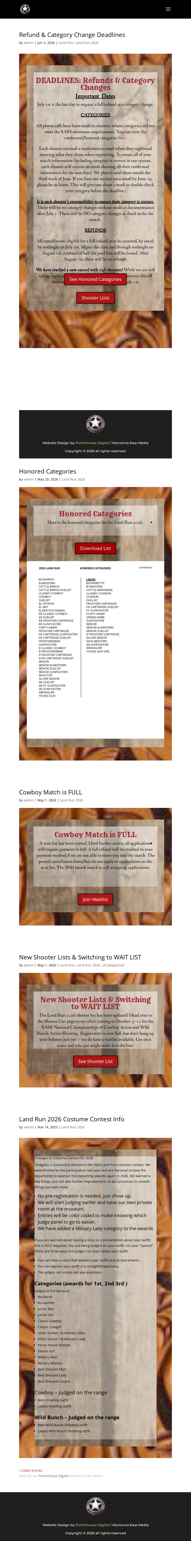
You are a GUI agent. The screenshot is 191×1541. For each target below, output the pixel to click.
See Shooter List (95, 1061)
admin (29, 42)
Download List (95, 548)
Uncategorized (113, 965)
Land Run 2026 (87, 42)
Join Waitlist (95, 899)
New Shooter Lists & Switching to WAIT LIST (80, 957)
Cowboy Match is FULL (50, 792)
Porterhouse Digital (92, 443)
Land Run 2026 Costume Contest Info (71, 1119)
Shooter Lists (95, 298)
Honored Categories (47, 471)
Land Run (65, 42)
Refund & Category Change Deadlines (72, 34)
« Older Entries (30, 1470)
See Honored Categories (95, 279)
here (122, 138)
